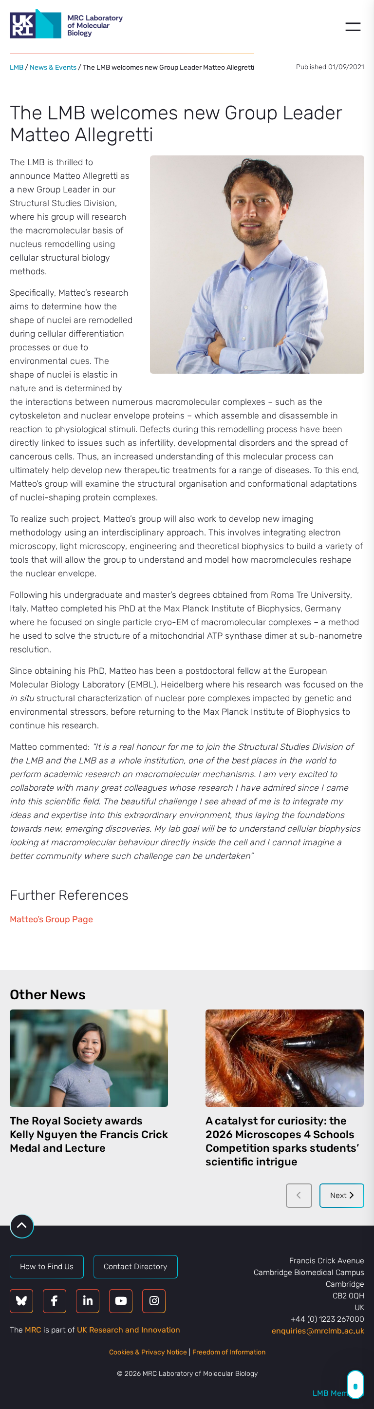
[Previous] (299, 1195)
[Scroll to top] (22, 1226)
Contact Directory (136, 1266)
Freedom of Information (228, 1352)
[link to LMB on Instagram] (154, 1301)
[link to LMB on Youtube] (121, 1301)
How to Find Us (47, 1266)
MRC (33, 1329)
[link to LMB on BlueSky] (21, 1301)
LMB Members (338, 1393)
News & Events (53, 67)
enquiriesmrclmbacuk (318, 1330)
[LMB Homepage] (66, 25)
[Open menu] (353, 27)
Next (339, 1195)
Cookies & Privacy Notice (148, 1352)
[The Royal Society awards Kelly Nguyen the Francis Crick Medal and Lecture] (89, 1058)
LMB (16, 67)
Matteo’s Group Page (51, 919)
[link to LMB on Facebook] (54, 1301)
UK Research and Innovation (128, 1329)
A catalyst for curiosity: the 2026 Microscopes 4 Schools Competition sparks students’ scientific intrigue (282, 1141)
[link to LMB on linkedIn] (87, 1301)
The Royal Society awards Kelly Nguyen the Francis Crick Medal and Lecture (89, 1134)
